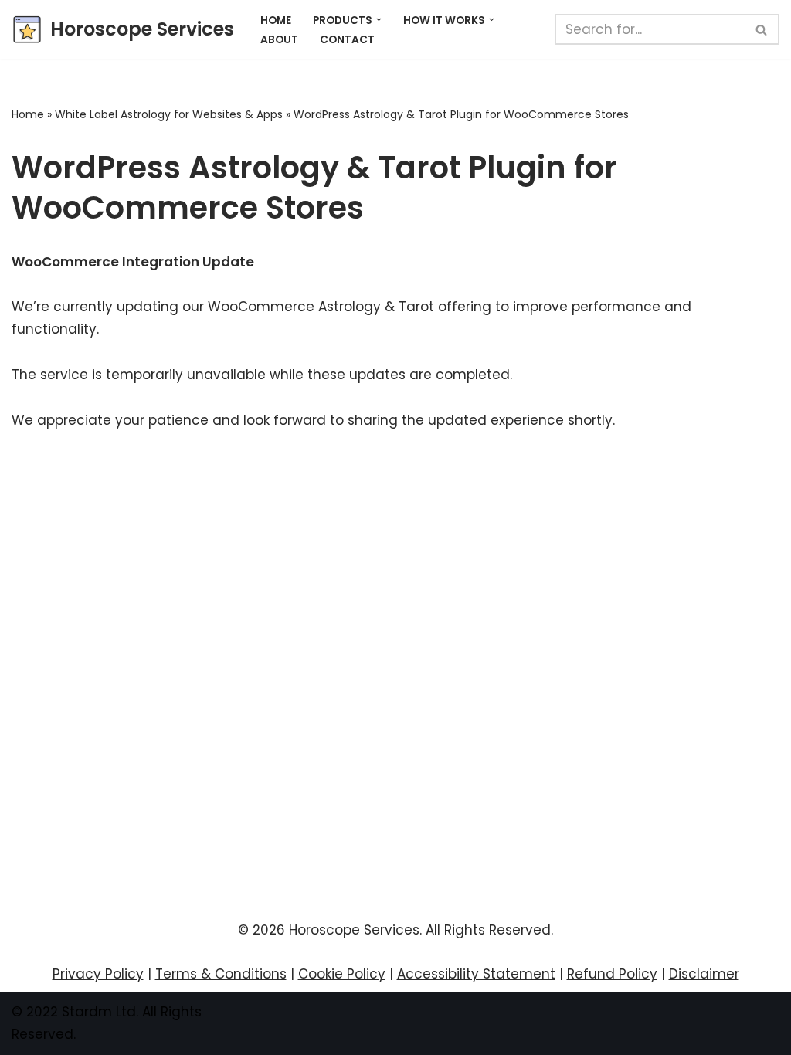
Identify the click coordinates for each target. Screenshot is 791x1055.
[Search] (762, 29)
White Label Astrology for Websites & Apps (169, 114)
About (279, 39)
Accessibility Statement (476, 974)
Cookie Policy (341, 974)
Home (275, 20)
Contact (347, 39)
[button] (379, 19)
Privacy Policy (98, 974)
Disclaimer (704, 974)
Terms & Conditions (221, 974)
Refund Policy (612, 974)
